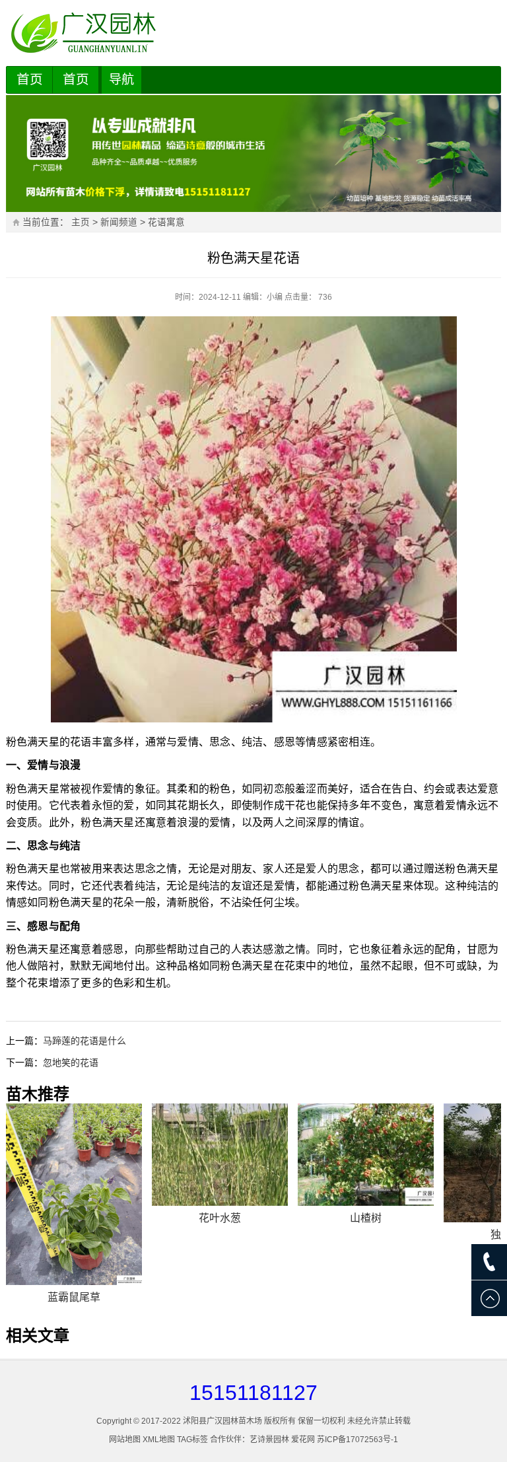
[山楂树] (366, 1154)
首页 (30, 79)
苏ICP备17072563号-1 (357, 1439)
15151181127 (253, 1393)
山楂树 (366, 1218)
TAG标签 (192, 1439)
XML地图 (159, 1439)
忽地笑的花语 (70, 1062)
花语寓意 (166, 222)
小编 (275, 297)
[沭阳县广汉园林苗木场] (254, 33)
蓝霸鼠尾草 (74, 1297)
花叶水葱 (220, 1218)
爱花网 (303, 1439)
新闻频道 (118, 222)
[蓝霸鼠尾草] (74, 1194)
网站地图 (125, 1439)
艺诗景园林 (269, 1439)
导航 (121, 80)
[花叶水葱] (220, 1154)
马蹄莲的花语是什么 (84, 1040)
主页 (80, 222)
